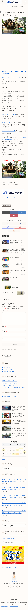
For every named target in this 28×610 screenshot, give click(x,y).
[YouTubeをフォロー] (20, 227)
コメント (5, 310)
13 (17, 450)
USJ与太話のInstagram (8, 369)
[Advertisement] (14, 50)
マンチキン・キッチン (8, 122)
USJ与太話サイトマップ (8, 567)
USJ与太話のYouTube (8, 371)
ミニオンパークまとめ (8, 385)
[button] (22, 542)
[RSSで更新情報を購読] (14, 230)
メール (4, 331)
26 (13, 453)
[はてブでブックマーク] (22, 212)
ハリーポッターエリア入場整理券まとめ (12, 387)
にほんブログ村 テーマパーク (10, 197)
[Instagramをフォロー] (8, 227)
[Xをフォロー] (8, 223)
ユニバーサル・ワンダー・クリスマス (12, 77)
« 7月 (3, 459)
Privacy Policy (4, 606)
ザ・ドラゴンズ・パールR (9, 114)
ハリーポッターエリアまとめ (9, 383)
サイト (3, 337)
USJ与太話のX (6, 367)
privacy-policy (14, 599)
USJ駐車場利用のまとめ (8, 396)
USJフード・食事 (7, 205)
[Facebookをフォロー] (20, 223)
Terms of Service (14, 606)
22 (24, 452)
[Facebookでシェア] (14, 212)
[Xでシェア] (6, 212)
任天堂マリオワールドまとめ (9, 381)
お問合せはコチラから (8, 538)
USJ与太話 (14, 581)
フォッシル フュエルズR (8, 131)
